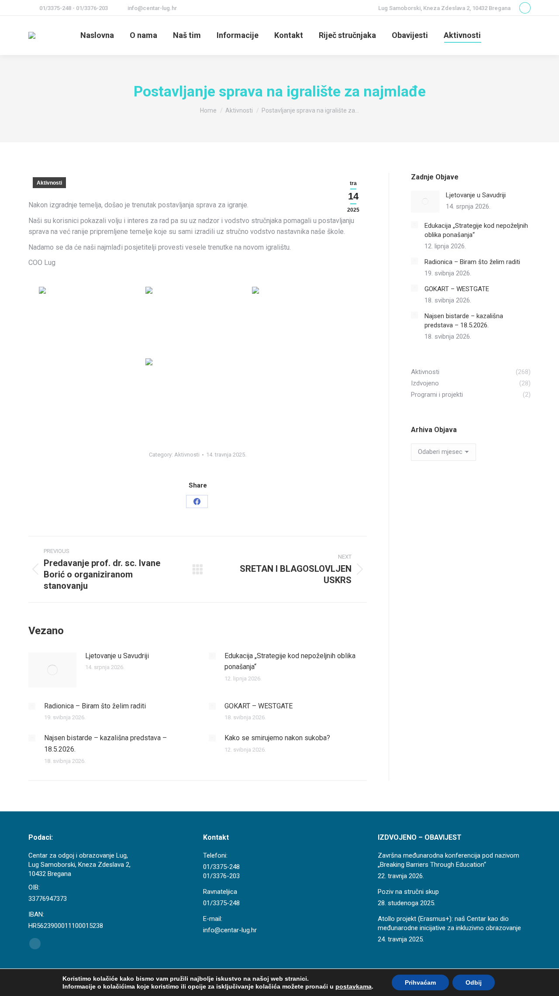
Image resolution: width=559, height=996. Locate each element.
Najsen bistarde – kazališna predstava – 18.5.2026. (105, 743)
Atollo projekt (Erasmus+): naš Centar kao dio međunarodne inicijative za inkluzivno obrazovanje (449, 923)
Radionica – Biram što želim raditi (95, 706)
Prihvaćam (420, 982)
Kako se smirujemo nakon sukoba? (277, 738)
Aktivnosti (49, 183)
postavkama (353, 986)
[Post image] (52, 670)
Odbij (474, 982)
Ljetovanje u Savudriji (117, 656)
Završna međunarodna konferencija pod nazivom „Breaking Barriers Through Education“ (448, 860)
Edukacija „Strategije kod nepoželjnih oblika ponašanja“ (289, 661)
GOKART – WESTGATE (258, 706)
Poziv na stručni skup (408, 892)
